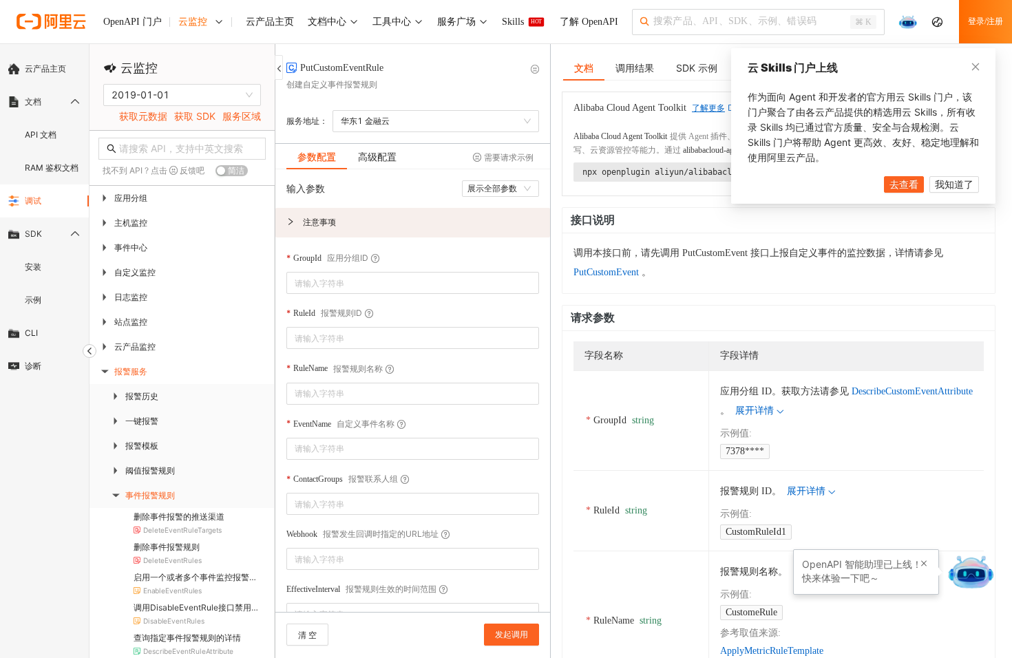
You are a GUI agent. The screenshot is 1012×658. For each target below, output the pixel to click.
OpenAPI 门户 (132, 22)
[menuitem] (44, 68)
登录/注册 (985, 21)
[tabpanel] (412, 397)
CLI (31, 333)
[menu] (44, 217)
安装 (33, 267)
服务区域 (241, 116)
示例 (33, 300)
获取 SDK (194, 116)
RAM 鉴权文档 (51, 167)
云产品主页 (45, 68)
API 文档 (40, 134)
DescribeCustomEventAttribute (912, 391)
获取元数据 (143, 116)
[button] (412, 222)
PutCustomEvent (606, 272)
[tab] (316, 156)
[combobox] (403, 282)
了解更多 (708, 108)
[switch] (231, 170)
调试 (33, 200)
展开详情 (754, 410)
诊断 (33, 366)
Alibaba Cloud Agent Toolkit (620, 136)
